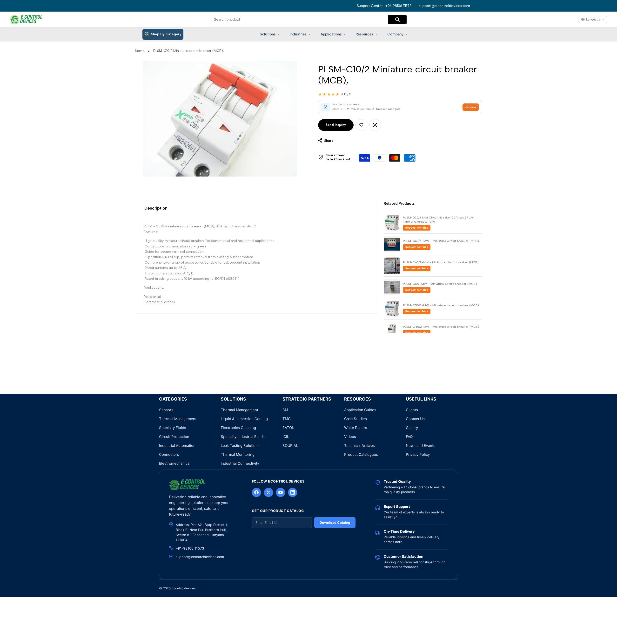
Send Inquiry (336, 125)
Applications (331, 34)
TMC (286, 418)
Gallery (412, 427)
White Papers (355, 427)
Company (395, 34)
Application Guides (360, 410)
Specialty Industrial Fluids (243, 436)
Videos (350, 436)
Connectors (169, 454)
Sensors (166, 410)
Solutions (268, 34)
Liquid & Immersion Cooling (244, 418)
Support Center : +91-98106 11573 (384, 6)
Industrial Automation (177, 445)
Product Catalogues (361, 454)
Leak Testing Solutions (240, 445)
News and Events (420, 445)
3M (285, 410)
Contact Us (415, 418)
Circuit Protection (174, 436)
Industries (298, 34)
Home (139, 51)
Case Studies (355, 418)
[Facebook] (256, 492)
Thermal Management (177, 418)
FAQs (410, 436)
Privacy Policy (418, 454)
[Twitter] (268, 492)
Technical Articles (359, 445)
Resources (364, 34)
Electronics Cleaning (238, 427)
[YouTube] (280, 492)
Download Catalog (335, 522)
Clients (412, 410)
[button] (361, 125)
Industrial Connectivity (240, 463)
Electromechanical (174, 463)
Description (156, 208)
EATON (288, 427)
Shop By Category (166, 34)
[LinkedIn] (292, 492)
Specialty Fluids (172, 427)
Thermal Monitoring (238, 454)
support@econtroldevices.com (444, 6)
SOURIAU (290, 445)
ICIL (285, 436)
